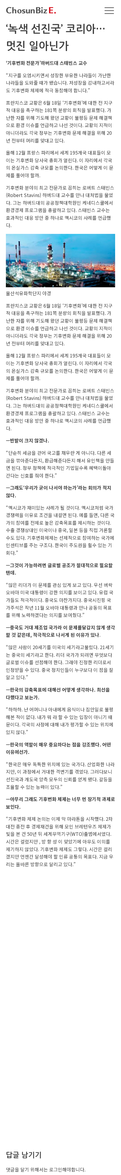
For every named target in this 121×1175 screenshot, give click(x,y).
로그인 (55, 1169)
